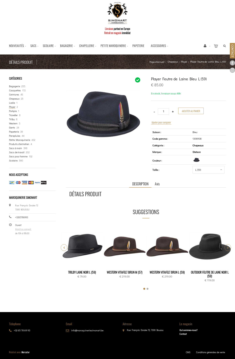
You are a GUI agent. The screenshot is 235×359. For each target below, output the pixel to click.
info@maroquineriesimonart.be (87, 330)
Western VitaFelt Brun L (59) (167, 272)
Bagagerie (66, 46)
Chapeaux (173, 61)
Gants (12, 127)
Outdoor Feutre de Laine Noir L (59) (210, 274)
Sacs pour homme (18, 156)
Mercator (26, 352)
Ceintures (14, 94)
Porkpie (13, 111)
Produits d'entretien (19, 144)
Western (13, 123)
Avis (157, 184)
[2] (147, 289)
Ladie (12, 102)
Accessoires (158, 46)
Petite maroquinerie (113, 46)
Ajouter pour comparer (161, 122)
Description (140, 184)
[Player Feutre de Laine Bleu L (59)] (103, 79)
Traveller (13, 115)
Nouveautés (16, 46)
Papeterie (138, 46)
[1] (144, 289)
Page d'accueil (156, 61)
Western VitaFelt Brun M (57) (124, 272)
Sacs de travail (16, 152)
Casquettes (15, 90)
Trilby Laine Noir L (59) (82, 272)
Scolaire (48, 46)
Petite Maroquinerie (19, 140)
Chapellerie (86, 46)
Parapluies (14, 135)
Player (184, 61)
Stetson (197, 152)
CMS (188, 352)
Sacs (33, 46)
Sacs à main (15, 148)
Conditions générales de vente (210, 352)
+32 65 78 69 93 (21, 330)
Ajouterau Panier (82, 247)
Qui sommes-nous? (188, 330)
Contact (183, 333)
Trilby (12, 119)
